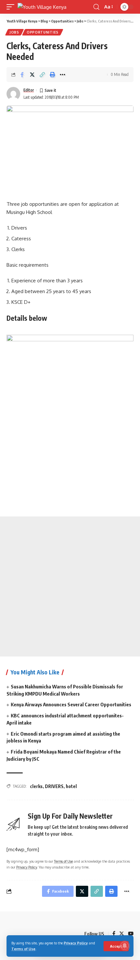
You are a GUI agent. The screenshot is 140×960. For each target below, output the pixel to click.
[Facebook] (113, 934)
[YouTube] (130, 934)
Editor (28, 90)
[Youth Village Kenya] (42, 7)
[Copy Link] (42, 74)
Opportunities (43, 32)
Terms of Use (23, 949)
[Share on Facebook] (22, 74)
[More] (62, 74)
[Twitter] (121, 934)
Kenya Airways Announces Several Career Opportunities (71, 704)
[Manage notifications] (124, 945)
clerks (36, 786)
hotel (71, 786)
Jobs (14, 32)
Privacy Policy (76, 943)
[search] (96, 7)
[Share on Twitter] (32, 74)
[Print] (52, 74)
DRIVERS (54, 786)
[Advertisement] (70, 586)
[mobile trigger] (12, 7)
